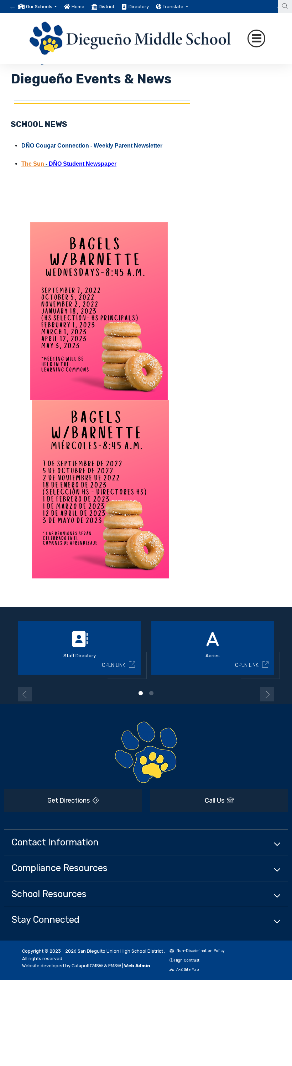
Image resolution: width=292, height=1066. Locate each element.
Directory (139, 6)
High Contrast (186, 960)
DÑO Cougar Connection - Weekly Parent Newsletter (91, 146)
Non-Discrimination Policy (200, 950)
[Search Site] (285, 6)
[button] (41, 6)
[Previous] (12, 6)
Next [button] (267, 694)
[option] (37, 6)
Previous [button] (25, 694)
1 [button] (140, 693)
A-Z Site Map (187, 969)
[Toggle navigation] (256, 38)
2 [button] (151, 693)
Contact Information (55, 842)
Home (78, 6)
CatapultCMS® (87, 965)
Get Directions (69, 800)
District (106, 6)
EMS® (114, 965)
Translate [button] (173, 6)
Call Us (215, 800)
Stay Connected (45, 919)
